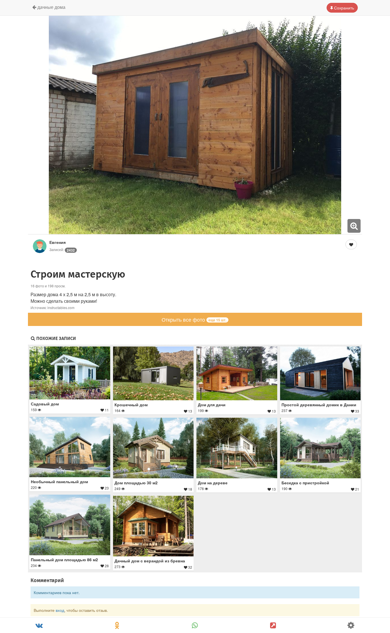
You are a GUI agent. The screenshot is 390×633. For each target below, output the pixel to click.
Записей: (62, 249)
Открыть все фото (194, 319)
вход (60, 610)
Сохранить (343, 8)
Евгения (57, 242)
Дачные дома (50, 7)
